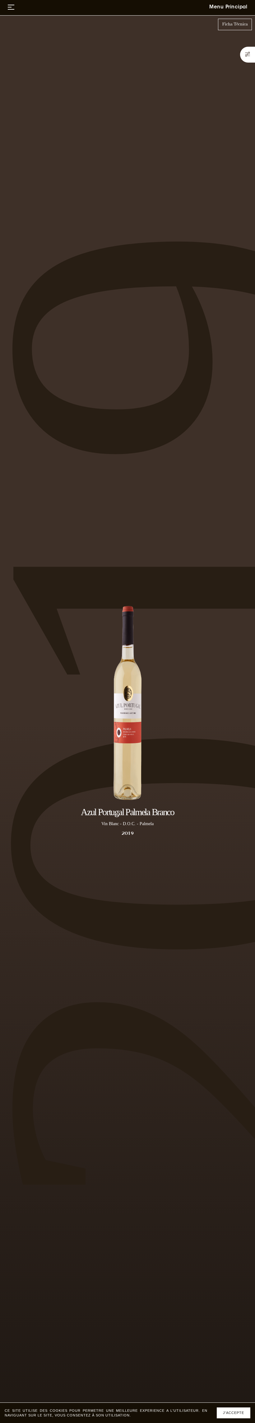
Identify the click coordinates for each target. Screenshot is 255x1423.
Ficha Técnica (235, 24)
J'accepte (233, 1413)
